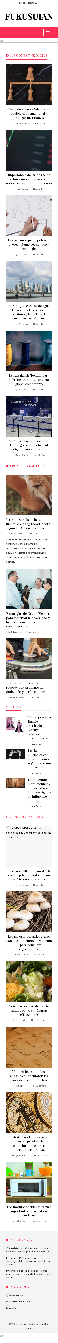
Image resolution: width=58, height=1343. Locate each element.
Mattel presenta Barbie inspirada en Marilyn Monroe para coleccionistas (39, 728)
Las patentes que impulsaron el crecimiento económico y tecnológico (29, 244)
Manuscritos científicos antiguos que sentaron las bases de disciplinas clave (29, 1076)
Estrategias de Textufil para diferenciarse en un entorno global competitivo (29, 380)
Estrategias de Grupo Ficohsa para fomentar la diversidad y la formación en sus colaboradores (28, 620)
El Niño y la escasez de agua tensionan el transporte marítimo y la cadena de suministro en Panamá (29, 312)
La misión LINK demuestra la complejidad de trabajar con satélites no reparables (29, 875)
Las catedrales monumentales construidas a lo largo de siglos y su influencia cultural (39, 790)
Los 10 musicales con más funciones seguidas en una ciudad (40, 759)
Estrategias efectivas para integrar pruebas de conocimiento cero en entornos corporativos (29, 1143)
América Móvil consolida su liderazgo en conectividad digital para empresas (29, 445)
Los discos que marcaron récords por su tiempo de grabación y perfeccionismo (26, 687)
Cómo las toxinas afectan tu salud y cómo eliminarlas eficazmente (29, 1010)
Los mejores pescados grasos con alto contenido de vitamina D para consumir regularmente (29, 943)
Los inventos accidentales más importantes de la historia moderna (29, 1211)
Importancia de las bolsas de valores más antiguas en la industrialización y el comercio (29, 179)
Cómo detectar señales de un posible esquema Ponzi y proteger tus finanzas (29, 113)
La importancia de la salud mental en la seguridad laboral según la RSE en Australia (28, 524)
